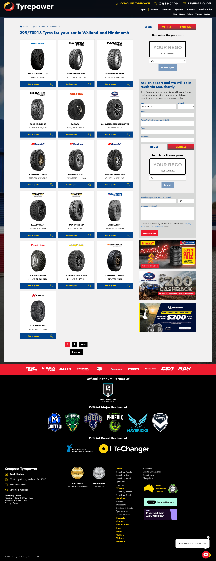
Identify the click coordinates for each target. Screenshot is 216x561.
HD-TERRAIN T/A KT (76, 175)
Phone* (155, 120)
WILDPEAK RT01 (115, 225)
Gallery (190, 14)
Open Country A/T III (38, 74)
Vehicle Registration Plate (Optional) (156, 197)
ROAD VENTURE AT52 (76, 74)
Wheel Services (123, 514)
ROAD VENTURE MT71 (115, 74)
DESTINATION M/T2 (38, 275)
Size (142, 103)
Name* (144, 111)
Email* (143, 128)
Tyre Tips (120, 485)
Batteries (120, 501)
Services (166, 9)
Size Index (147, 468)
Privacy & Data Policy (19, 557)
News (182, 14)
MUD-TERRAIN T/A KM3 (115, 175)
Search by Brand (123, 478)
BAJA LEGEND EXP (76, 225)
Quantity (181, 103)
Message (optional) (149, 206)
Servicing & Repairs (124, 508)
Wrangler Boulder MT (76, 275)
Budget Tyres (148, 475)
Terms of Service (156, 227)
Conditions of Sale (34, 557)
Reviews (207, 14)
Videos (198, 14)
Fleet (175, 14)
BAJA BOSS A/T (37, 225)
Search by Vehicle (124, 472)
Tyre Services (122, 511)
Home (25, 26)
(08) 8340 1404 (169, 3)
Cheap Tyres (148, 478)
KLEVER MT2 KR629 (38, 326)
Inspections (121, 504)
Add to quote (33, 84)
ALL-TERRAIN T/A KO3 (38, 175)
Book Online (205, 9)
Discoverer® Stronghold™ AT (115, 124)
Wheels (154, 9)
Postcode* (145, 136)
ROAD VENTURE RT (38, 124)
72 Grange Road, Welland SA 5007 (28, 479)
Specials (179, 9)
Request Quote (149, 233)
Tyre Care (120, 481)
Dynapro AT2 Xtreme (114, 275)
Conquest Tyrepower (135, 3)
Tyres (143, 9)
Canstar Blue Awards (152, 471)
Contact (191, 9)
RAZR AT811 (76, 124)
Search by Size (122, 475)
